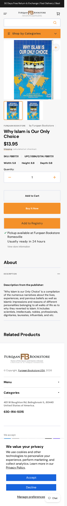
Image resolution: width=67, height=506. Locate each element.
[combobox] (32, 23)
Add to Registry (32, 219)
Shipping (8, 145)
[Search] (55, 23)
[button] (5, 14)
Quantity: (9, 165)
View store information (18, 243)
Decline (31, 487)
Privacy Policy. (15, 467)
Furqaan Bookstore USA (31, 370)
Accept (31, 477)
